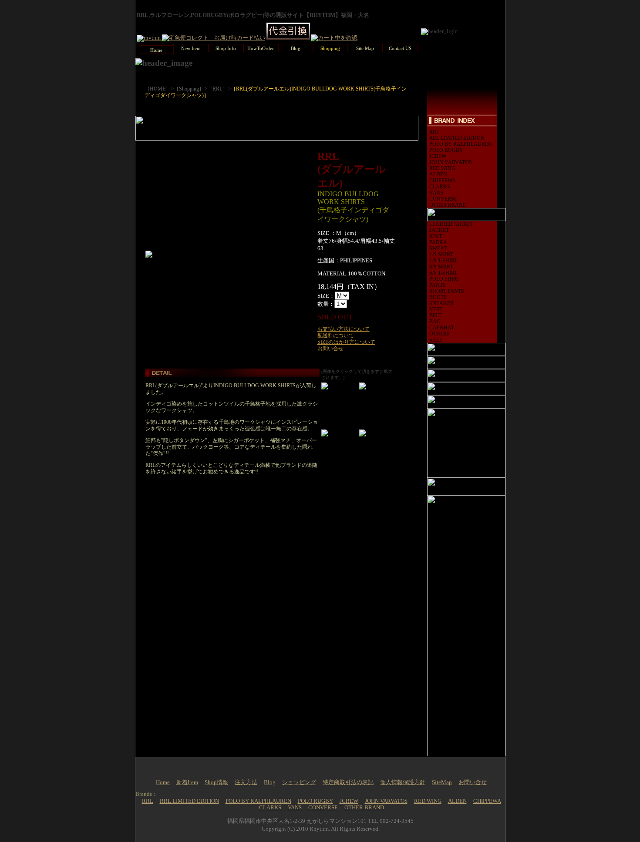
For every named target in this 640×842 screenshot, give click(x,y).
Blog (270, 782)
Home (163, 782)
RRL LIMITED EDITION (457, 138)
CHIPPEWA (442, 180)
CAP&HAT (441, 327)
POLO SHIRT (444, 279)
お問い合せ (330, 348)
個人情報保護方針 (402, 782)
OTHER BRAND (448, 205)
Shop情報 (216, 782)
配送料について (335, 335)
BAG (435, 321)
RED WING (442, 168)
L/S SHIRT (441, 254)
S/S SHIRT (441, 266)
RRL (434, 131)
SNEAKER (441, 303)
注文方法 (246, 782)
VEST (435, 309)
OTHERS (439, 333)
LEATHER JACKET (451, 224)
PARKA (438, 242)
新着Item (187, 782)
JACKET (439, 230)
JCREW (437, 156)
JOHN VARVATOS (450, 162)
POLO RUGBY (446, 150)
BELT (435, 315)
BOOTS (438, 297)
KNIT (435, 236)
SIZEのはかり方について (346, 342)
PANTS (437, 285)
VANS (436, 192)
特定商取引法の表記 (348, 782)
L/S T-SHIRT (443, 260)
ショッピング (299, 782)
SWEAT (438, 248)
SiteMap (442, 782)
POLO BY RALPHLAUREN (460, 144)
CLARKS (439, 186)
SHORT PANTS (446, 291)
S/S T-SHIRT (443, 272)
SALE (435, 339)
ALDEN (438, 174)
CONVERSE (443, 198)
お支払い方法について (343, 329)
